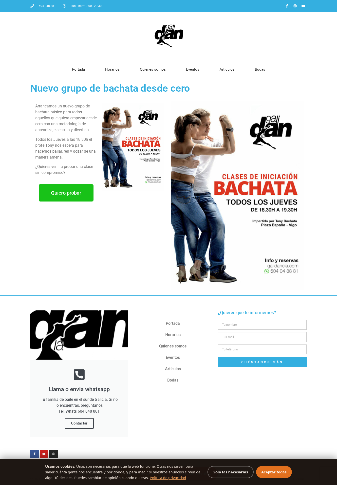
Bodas (260, 69)
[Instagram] (295, 5)
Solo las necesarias (230, 471)
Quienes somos (153, 69)
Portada (78, 69)
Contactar (79, 423)
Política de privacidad (168, 477)
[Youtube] (303, 5)
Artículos (227, 69)
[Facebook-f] (286, 5)
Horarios (112, 69)
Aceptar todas (273, 471)
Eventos (192, 69)
